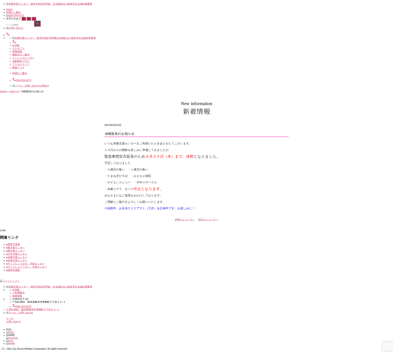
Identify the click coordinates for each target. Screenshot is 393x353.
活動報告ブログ (20, 61)
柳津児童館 (13, 270)
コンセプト (18, 48)
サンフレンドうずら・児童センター (26, 267)
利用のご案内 (13, 12)
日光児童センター (16, 254)
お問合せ (44, 85)
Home (9, 9)
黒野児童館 (13, 244)
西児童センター (15, 251)
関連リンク (18, 67)
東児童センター (15, 247)
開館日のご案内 (20, 54)
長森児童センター (16, 260)
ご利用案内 (18, 292)
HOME (16, 45)
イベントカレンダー (23, 58)
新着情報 (17, 51)
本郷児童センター (16, 257)
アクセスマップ (20, 64)
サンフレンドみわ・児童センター (25, 263)
